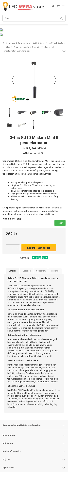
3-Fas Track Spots (21, 47)
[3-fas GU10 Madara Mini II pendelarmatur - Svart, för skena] (9, 112)
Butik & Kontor (39, 43)
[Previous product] (63, 51)
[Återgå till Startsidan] (3, 43)
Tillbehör (55, 271)
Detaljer (12, 271)
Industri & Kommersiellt (19, 43)
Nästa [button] (55, 80)
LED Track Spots (56, 43)
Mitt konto (7, 443)
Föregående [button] (13, 80)
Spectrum (41, 271)
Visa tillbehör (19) (11, 219)
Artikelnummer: (30, 153)
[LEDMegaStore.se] (23, 6)
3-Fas (8, 47)
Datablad (27, 271)
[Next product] (65, 51)
